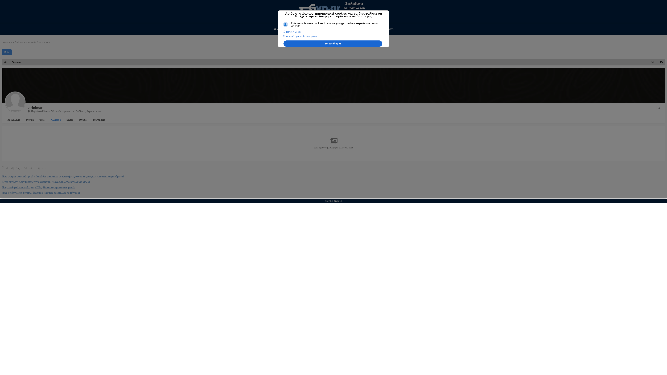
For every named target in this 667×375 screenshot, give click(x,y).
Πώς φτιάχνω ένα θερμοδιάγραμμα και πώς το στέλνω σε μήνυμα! (41, 192)
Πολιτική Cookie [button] (294, 32)
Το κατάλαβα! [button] (333, 43)
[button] (652, 62)
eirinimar (35, 108)
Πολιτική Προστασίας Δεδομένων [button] (301, 36)
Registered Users (40, 111)
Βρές (6, 52)
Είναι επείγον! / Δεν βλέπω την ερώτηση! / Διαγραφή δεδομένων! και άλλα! (46, 181)
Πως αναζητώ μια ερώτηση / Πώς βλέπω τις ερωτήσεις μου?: (38, 187)
